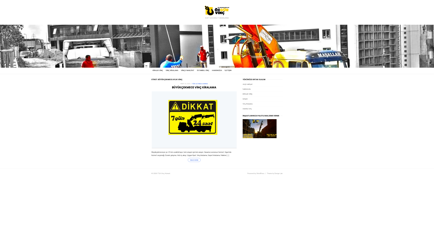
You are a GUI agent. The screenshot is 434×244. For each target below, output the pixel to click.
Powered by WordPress (255, 173)
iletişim (228, 70)
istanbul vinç (203, 70)
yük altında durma (200, 84)
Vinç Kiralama (172, 70)
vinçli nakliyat (187, 70)
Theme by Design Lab (275, 173)
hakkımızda (217, 70)
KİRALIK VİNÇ (158, 70)
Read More (194, 160)
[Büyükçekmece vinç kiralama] (194, 119)
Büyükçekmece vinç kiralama (194, 87)
